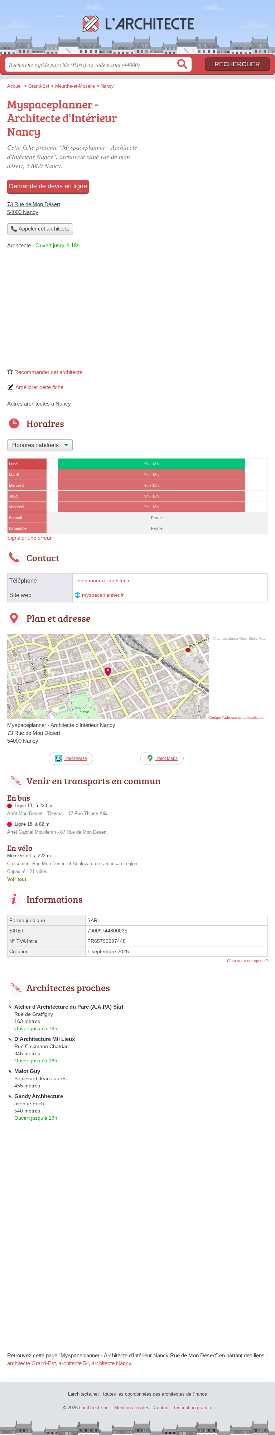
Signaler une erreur (29, 538)
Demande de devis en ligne (48, 186)
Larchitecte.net (137, 29)
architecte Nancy (111, 1363)
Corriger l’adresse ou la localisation (237, 717)
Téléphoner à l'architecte (102, 580)
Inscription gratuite (193, 1407)
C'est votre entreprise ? (247, 961)
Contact (162, 1407)
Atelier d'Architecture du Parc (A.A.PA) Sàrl (68, 1007)
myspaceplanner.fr (103, 595)
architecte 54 (74, 1363)
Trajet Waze (75, 758)
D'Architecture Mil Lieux (44, 1039)
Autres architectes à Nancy (39, 404)
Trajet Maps (166, 758)
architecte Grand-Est (31, 1363)
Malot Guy (27, 1071)
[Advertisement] (137, 311)
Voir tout (16, 879)
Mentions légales (131, 1407)
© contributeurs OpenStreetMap (239, 638)
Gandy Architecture (38, 1096)
